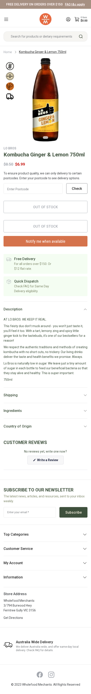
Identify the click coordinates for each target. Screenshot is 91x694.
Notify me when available (45, 241)
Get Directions (13, 618)
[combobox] (45, 36)
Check (77, 189)
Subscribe (73, 512)
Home (8, 52)
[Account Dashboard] (68, 19)
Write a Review (50, 461)
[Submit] (82, 36)
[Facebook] (40, 675)
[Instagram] (51, 675)
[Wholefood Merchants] (45, 19)
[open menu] (6, 19)
